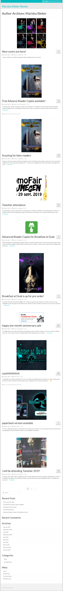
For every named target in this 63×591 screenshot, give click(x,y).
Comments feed (7, 576)
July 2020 (5, 532)
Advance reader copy (7, 113)
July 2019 (5, 537)
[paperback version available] (32, 404)
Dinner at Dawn (16, 384)
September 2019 (7, 534)
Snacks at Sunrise (17, 113)
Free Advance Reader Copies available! (13, 504)
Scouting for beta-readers (9, 507)
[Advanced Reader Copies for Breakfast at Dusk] (31, 227)
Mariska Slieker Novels (15, 6)
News (18, 104)
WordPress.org (7, 578)
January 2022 (6, 527)
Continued (5, 110)
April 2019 (5, 542)
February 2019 (7, 547)
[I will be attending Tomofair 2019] (32, 452)
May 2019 (5, 539)
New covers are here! (8, 502)
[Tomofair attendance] (32, 186)
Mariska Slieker (7, 54)
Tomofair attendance (8, 509)
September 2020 (7, 529)
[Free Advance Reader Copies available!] (31, 81)
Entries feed (6, 573)
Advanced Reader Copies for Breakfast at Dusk (15, 512)
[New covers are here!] (32, 33)
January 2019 (6, 550)
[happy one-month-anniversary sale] (31, 317)
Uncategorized (20, 54)
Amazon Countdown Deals (8, 384)
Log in (4, 571)
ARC (12, 113)
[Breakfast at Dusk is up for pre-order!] (31, 273)
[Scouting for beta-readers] (31, 135)
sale (20, 384)
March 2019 (6, 545)
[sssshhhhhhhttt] (32, 355)
